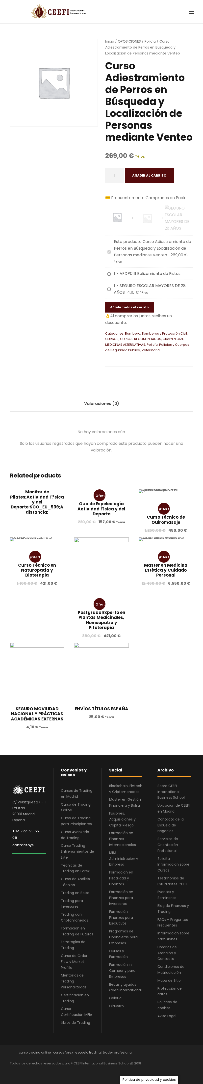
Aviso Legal (166, 1015)
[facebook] (148, 1070)
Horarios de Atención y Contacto (167, 953)
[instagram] (191, 1070)
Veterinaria (151, 350)
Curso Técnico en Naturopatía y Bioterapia (37, 570)
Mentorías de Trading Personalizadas (73, 981)
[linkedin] (165, 1070)
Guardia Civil (173, 339)
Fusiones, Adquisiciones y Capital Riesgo (122, 819)
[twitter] (182, 1070)
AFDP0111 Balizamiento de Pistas (150, 273)
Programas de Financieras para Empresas (123, 937)
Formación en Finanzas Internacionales (122, 838)
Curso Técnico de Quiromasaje (166, 519)
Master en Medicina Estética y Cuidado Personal (165, 570)
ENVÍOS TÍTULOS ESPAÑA (101, 709)
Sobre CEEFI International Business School (171, 791)
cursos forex (63, 1052)
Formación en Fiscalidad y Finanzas (121, 878)
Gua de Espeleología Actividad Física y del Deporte (101, 509)
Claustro (116, 1006)
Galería (115, 998)
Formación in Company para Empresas (122, 970)
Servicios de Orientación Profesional (167, 844)
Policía (150, 41)
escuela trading (88, 1052)
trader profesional (117, 1052)
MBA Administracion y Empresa (123, 858)
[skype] (174, 1070)
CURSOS (112, 339)
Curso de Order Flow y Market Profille (74, 961)
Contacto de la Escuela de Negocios (170, 825)
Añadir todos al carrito (129, 307)
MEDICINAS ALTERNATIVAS (125, 344)
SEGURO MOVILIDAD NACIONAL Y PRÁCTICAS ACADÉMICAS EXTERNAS (37, 714)
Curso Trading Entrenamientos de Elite (77, 851)
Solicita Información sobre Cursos (173, 864)
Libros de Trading (75, 1022)
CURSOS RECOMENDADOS (140, 339)
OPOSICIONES (129, 41)
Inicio (109, 41)
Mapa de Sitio (169, 980)
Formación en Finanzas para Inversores (121, 897)
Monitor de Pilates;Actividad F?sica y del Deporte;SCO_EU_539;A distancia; (37, 502)
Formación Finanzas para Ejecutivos (121, 917)
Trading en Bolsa (75, 892)
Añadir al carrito (149, 175)
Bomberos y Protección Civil (164, 333)
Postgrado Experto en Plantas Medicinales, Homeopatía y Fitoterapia (101, 620)
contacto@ (23, 844)
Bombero (132, 333)
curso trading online (35, 1052)
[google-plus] (156, 1070)
